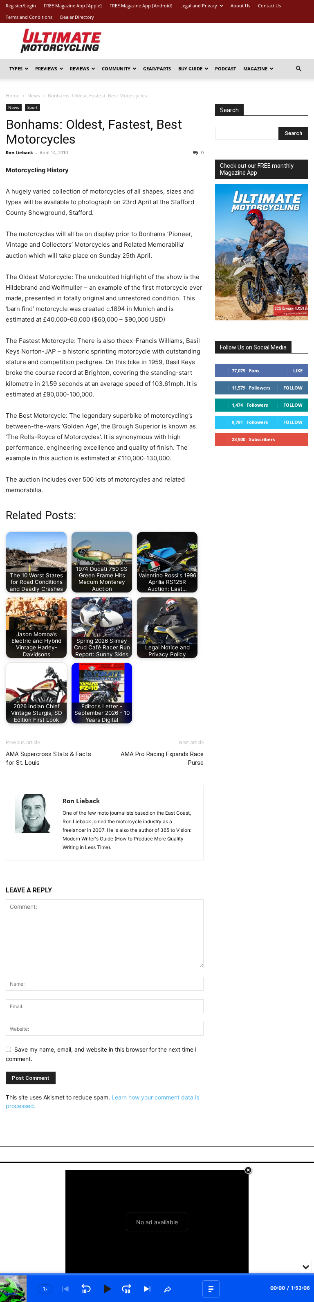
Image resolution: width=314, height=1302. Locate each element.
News (33, 95)
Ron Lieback (19, 152)
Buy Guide (190, 68)
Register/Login (21, 5)
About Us (240, 5)
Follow (293, 388)
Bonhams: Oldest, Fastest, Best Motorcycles (94, 132)
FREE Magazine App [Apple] (73, 5)
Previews (46, 68)
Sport (32, 107)
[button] (298, 69)
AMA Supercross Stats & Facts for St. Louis (48, 758)
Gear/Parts (157, 68)
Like (298, 370)
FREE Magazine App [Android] (141, 5)
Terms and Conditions (29, 17)
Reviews (79, 68)
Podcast (225, 68)
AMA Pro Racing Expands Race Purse (162, 758)
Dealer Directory (77, 17)
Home (13, 95)
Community (116, 68)
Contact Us (269, 5)
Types (15, 68)
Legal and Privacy (198, 5)
